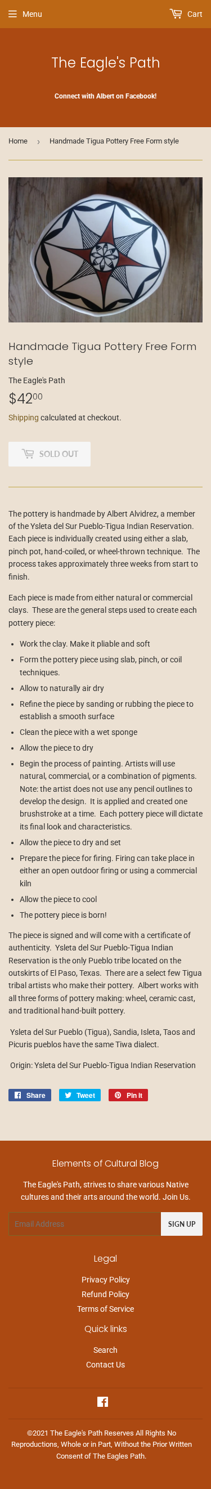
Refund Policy (105, 1294)
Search (105, 1350)
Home (18, 141)
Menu (32, 14)
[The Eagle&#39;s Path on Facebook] (103, 1403)
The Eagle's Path (105, 62)
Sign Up (181, 1224)
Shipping (23, 417)
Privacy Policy (106, 1279)
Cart (194, 14)
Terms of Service (105, 1308)
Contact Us (105, 1364)
